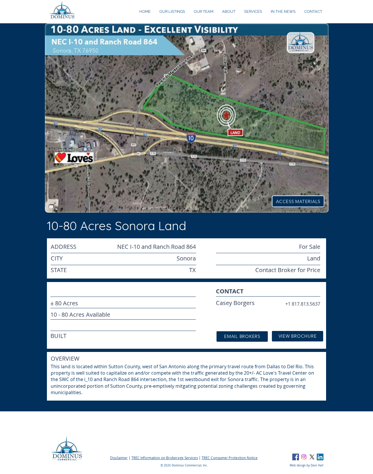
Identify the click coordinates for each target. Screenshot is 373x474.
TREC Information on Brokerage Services (164, 457)
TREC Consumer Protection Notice (230, 457)
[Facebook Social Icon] (295, 457)
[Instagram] (303, 457)
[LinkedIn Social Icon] (320, 457)
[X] (312, 457)
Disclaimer (119, 457)
